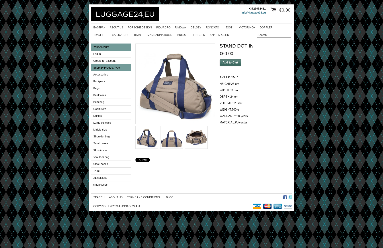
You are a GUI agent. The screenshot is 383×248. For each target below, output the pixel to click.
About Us (116, 197)
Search (99, 197)
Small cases (100, 143)
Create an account (104, 60)
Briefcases (99, 95)
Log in (97, 54)
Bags (96, 88)
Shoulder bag (101, 136)
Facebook (285, 196)
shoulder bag (101, 157)
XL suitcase (100, 150)
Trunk (96, 171)
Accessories (100, 74)
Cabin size (99, 109)
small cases (100, 184)
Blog (169, 197)
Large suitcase (102, 122)
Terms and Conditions (143, 197)
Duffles (97, 115)
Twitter (290, 196)
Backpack (99, 81)
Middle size (100, 129)
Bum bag (98, 102)
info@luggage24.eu (254, 12)
